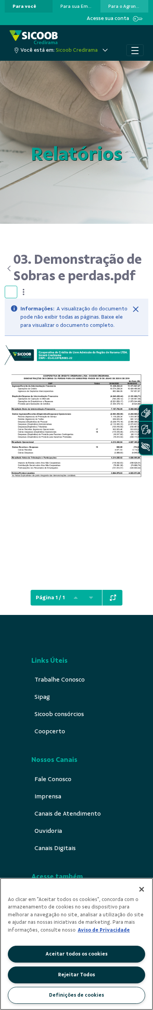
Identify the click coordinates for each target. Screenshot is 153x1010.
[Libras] (145, 413)
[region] (76, 944)
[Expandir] (113, 598)
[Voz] (145, 430)
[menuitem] (24, 6)
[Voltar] (9, 268)
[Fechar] (135, 309)
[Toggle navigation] (135, 50)
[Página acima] (76, 598)
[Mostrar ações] (23, 292)
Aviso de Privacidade (104, 930)
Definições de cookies (76, 995)
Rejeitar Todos (76, 974)
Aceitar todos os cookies (76, 954)
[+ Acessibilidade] (145, 447)
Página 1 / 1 (50, 597)
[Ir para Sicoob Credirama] (33, 37)
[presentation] (29, 6)
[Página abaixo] (91, 598)
